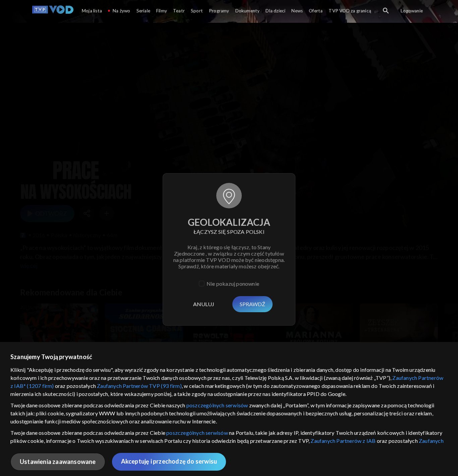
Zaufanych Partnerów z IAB (343, 440)
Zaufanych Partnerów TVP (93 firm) (139, 386)
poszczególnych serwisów (217, 405)
